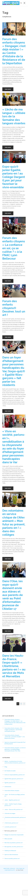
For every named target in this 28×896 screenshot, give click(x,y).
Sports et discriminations (11, 854)
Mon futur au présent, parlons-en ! (14, 842)
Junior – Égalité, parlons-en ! (12, 800)
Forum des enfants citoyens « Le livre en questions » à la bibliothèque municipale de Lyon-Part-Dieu (15, 749)
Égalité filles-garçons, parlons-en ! (14, 778)
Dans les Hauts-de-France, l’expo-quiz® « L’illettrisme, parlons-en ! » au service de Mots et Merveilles (13, 666)
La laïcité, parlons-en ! (10, 827)
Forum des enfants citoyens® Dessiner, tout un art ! (13, 308)
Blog (6, 767)
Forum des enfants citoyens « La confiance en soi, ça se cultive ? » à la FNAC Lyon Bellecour (13, 248)
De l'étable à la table (10, 771)
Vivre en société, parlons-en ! (12, 858)
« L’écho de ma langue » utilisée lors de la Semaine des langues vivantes (13, 116)
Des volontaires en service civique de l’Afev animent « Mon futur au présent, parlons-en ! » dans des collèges (13, 522)
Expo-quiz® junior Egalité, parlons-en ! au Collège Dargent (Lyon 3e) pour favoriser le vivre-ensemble (13, 177)
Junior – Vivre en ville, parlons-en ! (14, 809)
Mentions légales (9, 868)
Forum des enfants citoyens (12, 790)
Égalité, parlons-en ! (10, 782)
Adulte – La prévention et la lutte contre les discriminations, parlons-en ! (15, 762)
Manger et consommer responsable (14, 834)
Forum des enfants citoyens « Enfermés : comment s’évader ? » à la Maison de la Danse (15, 736)
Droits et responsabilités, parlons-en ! (15, 774)
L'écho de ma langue (10, 813)
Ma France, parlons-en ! (11, 831)
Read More (8, 89)
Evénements (8, 786)
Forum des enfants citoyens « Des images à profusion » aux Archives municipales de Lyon (13, 729)
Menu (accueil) (8, 838)
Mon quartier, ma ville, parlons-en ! (14, 846)
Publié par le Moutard (10, 850)
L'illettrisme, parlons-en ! (11, 823)
